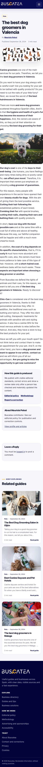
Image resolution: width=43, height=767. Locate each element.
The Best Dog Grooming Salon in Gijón (21, 524)
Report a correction (14, 400)
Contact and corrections (13, 741)
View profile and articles (16, 426)
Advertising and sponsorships (15, 723)
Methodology (27, 395)
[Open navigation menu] (39, 4)
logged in (20, 451)
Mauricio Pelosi (10, 37)
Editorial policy (12, 395)
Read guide (34, 540)
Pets (4, 16)
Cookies (5, 750)
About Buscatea (9, 737)
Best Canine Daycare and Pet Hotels (19, 579)
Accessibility (7, 728)
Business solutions (10, 705)
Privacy (5, 746)
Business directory (10, 697)
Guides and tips (9, 701)
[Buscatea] (16, 672)
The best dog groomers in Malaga (17, 634)
